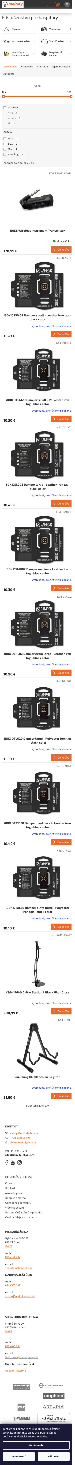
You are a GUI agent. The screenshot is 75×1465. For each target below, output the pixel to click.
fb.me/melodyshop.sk (23, 1142)
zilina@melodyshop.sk (18, 1268)
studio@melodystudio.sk (20, 1296)
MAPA (8, 1246)
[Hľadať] (48, 4)
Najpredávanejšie (61, 66)
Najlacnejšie (27, 66)
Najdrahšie (42, 66)
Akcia (12, 113)
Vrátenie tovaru (14, 1208)
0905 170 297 (12, 1257)
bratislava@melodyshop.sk (21, 1357)
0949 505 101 (12, 1285)
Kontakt (10, 1188)
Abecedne (8, 74)
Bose (13, 138)
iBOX (12, 144)
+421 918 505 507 (20, 1138)
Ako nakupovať (14, 1193)
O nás (8, 1183)
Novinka (14, 118)
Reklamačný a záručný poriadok (24, 1212)
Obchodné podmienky (18, 1203)
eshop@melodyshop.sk (24, 1133)
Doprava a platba (15, 1198)
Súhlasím (53, 1456)
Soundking (15, 154)
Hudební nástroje (15, 1371)
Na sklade (15, 107)
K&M (12, 149)
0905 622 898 (12, 1346)
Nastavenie (36, 1445)
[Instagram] (19, 1162)
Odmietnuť (18, 1456)
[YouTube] (14, 1162)
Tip (11, 123)
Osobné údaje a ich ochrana (21, 1217)
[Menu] (67, 4)
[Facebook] (7, 1162)
